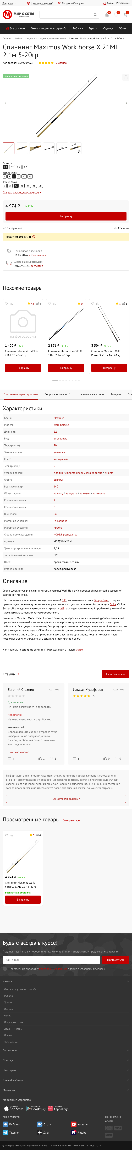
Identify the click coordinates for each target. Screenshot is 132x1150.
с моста (108, 472)
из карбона (60, 520)
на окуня (85, 493)
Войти (110, 3)
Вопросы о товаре (57, 394)
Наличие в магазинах (91, 394)
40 (34, 185)
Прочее (8, 1035)
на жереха (99, 493)
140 (56, 486)
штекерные (60, 438)
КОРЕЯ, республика (65, 534)
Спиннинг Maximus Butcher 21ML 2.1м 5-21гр (21, 353)
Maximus (59, 418)
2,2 (12, 167)
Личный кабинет (13, 1080)
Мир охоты (18, 14)
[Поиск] (69, 15)
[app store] (14, 1108)
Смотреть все (71, 820)
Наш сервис (10, 1070)
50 (40, 185)
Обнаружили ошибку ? (66, 798)
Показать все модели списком (21, 192)
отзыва (61, 62)
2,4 (18, 167)
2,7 (25, 167)
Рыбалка (78, 28)
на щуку (58, 493)
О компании (10, 1050)
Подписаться (115, 959)
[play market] (36, 1108)
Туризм (93, 28)
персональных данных (53, 968)
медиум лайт (61, 459)
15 (30, 176)
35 (28, 185)
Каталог (7, 981)
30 (22, 185)
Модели (116, 394)
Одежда (108, 28)
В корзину (66, 216)
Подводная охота (13, 1022)
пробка (58, 527)
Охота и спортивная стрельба (49, 28)
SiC (55, 514)
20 (55, 445)
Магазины (9, 1090)
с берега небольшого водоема (83, 472)
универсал (60, 452)
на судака (71, 493)
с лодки (58, 472)
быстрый (59, 479)
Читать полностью (18, 752)
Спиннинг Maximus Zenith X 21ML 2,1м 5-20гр (65, 353)
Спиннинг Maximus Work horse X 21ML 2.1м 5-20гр (20, 884)
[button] (6, 103)
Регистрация (123, 2)
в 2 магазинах (37, 255)
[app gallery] (58, 1108)
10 (24, 176)
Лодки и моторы (13, 1028)
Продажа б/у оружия (73, 3)
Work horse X (61, 424)
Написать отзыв (115, 674)
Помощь (8, 1060)
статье (79, 649)
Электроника (11, 1042)
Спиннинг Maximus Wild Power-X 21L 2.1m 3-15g (105, 353)
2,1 (55, 431)
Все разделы (17, 28)
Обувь (122, 28)
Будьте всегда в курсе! (30, 942)
